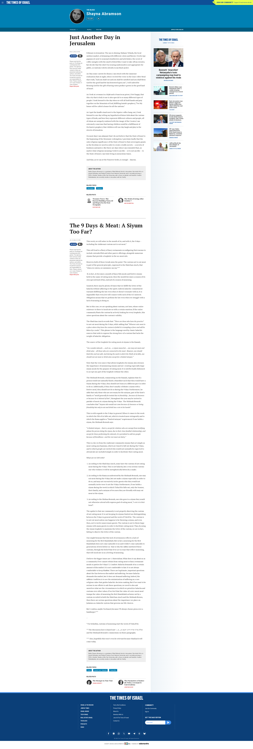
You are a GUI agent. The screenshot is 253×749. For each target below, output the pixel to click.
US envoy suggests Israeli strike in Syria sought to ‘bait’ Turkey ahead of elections (176, 117)
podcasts (84, 724)
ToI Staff (180, 95)
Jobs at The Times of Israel (121, 717)
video (82, 727)
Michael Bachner (168, 80)
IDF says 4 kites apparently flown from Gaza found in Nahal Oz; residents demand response (175, 132)
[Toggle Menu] (2, 2)
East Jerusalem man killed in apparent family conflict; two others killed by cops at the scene (176, 104)
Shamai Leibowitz (97, 683)
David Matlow (96, 207)
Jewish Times (85, 708)
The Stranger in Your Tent (103, 681)
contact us (116, 721)
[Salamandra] (144, 743)
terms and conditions (119, 705)
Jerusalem (90, 188)
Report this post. (74, 86)
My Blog (89, 29)
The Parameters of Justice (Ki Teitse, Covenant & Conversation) (134, 683)
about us (115, 711)
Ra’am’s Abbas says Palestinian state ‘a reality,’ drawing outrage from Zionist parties (176, 90)
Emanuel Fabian (173, 137)
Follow (90, 19)
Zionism (99, 188)
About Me (98, 29)
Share (74, 56)
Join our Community (224, 2)
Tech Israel (84, 714)
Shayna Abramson (103, 13)
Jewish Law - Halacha (100, 670)
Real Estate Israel (87, 717)
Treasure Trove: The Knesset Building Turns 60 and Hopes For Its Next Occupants (103, 202)
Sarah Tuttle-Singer (175, 148)
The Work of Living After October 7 (134, 200)
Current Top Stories (168, 43)
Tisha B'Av (113, 670)
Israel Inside (85, 711)
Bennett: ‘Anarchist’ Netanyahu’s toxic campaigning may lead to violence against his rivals (168, 74)
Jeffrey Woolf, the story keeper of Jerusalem (175, 144)
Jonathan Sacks (128, 687)
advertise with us (118, 714)
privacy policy (117, 708)
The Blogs (90, 10)
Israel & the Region (87, 705)
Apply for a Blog (177, 29)
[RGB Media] (128, 744)
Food (89, 670)
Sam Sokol (172, 95)
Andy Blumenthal (129, 203)
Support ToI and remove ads (243, 2)
